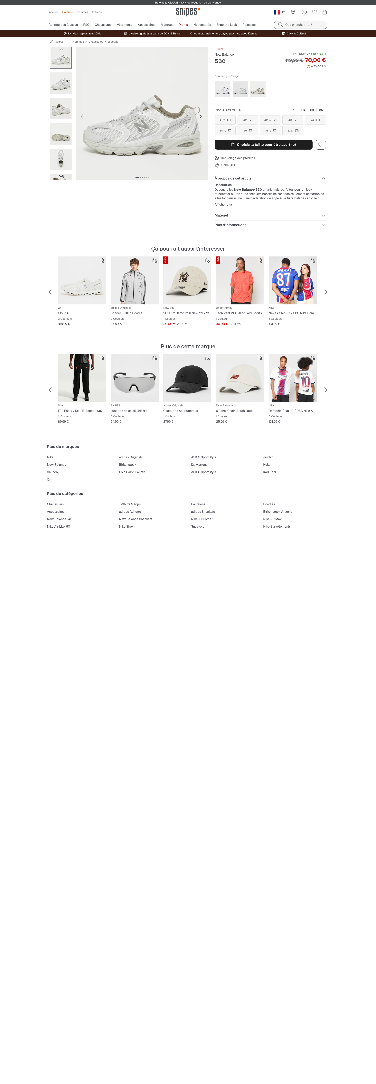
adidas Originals (131, 457)
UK (303, 110)
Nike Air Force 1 (202, 519)
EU (294, 110)
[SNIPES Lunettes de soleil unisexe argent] (135, 378)
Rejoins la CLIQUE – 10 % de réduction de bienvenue (188, 2)
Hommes (78, 41)
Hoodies (269, 504)
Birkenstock (127, 465)
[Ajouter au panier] (102, 260)
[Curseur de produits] (61, 58)
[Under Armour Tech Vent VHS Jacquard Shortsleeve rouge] (240, 280)
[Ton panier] (324, 12)
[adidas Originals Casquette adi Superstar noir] (187, 378)
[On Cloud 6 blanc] (82, 280)
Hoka (266, 465)
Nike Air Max (272, 519)
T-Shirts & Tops (130, 504)
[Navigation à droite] (61, 176)
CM (321, 110)
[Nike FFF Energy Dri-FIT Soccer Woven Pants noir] (82, 378)
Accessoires (55, 512)
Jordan (268, 457)
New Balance (224, 54)
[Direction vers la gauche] (61, 49)
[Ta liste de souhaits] (314, 12)
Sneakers (197, 526)
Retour (59, 41)
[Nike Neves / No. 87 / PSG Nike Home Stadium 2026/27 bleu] (293, 280)
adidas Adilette (130, 512)
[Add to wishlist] (320, 144)
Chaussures (96, 41)
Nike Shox (126, 526)
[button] (142, 113)
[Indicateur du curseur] (137, 178)
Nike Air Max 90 (58, 526)
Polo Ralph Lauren (132, 472)
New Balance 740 (59, 519)
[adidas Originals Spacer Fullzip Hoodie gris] (135, 280)
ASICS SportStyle (203, 457)
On (49, 479)
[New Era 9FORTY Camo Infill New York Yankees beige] (187, 280)
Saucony (53, 472)
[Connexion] (304, 12)
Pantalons (198, 504)
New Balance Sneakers (135, 519)
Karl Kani (269, 472)
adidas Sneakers (203, 512)
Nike (50, 457)
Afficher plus (224, 204)
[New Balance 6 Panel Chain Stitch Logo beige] (240, 378)
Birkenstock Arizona (277, 512)
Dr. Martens (199, 465)
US (312, 110)
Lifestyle (113, 41)
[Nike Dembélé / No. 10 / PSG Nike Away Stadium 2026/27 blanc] (293, 378)
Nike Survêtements (277, 526)
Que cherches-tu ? (298, 25)
